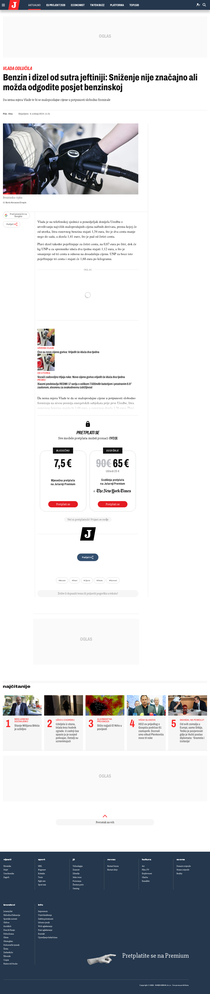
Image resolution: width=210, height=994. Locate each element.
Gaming (76, 888)
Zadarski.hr (8, 952)
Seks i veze (77, 877)
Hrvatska (7, 866)
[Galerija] (70, 158)
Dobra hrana (8, 934)
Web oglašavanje (45, 926)
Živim (5, 948)
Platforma (117, 5)
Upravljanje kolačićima (47, 937)
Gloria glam (8, 941)
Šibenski (6, 956)
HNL (40, 866)
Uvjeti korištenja (45, 915)
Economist (77, 5)
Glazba (145, 877)
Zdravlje (76, 873)
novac (111, 859)
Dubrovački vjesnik (11, 945)
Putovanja (77, 881)
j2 (74, 859)
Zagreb (6, 877)
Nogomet (42, 869)
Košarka (41, 873)
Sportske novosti (10, 919)
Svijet (5, 869)
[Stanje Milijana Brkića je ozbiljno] (22, 706)
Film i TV (145, 869)
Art (143, 866)
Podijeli (10, 224)
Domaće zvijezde (184, 866)
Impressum (43, 911)
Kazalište (146, 881)
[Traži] (204, 5)
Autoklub (7, 926)
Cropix (6, 960)
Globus (6, 922)
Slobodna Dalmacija (11, 915)
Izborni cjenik (44, 922)
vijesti (7, 859)
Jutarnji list (7, 911)
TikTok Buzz (97, 5)
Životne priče (78, 884)
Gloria (5, 937)
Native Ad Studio (10, 963)
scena (181, 859)
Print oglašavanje (45, 930)
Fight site (42, 881)
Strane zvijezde (183, 869)
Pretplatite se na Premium (155, 956)
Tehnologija (78, 866)
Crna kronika (8, 873)
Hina (10, 114)
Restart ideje (112, 869)
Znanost (76, 869)
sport (41, 859)
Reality (179, 873)
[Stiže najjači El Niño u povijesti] (104, 706)
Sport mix (42, 884)
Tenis (40, 877)
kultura (146, 859)
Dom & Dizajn (9, 930)
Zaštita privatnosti (45, 919)
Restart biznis (113, 866)
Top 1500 (134, 5)
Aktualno (34, 5)
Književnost (147, 873)
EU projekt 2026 (55, 5)
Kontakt (41, 934)
